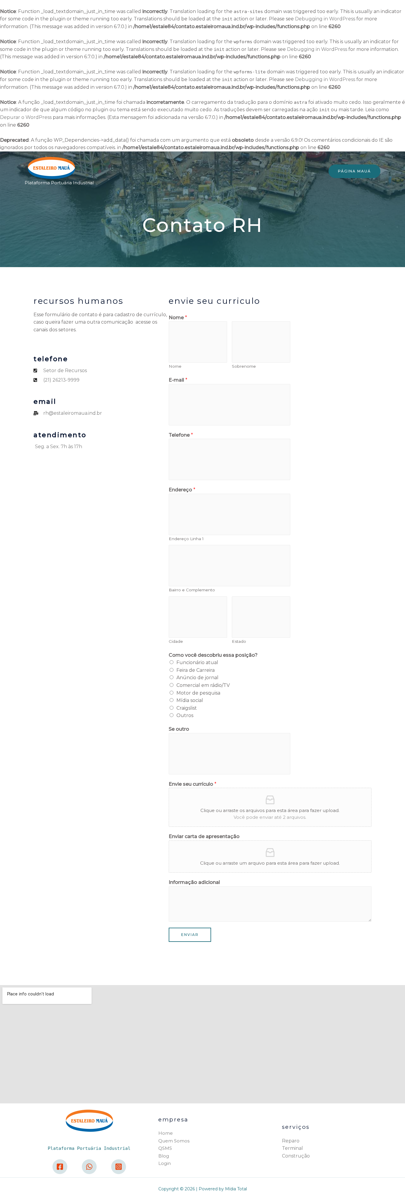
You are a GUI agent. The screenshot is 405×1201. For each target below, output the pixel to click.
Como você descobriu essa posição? (213, 655)
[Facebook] (59, 1166)
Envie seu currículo (192, 784)
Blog (163, 1156)
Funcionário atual (197, 662)
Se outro (179, 729)
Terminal (292, 1148)
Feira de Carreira (195, 670)
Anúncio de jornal (197, 677)
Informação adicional (194, 882)
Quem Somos (173, 1141)
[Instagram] (118, 1166)
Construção (296, 1156)
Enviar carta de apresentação (204, 836)
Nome (178, 317)
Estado (239, 641)
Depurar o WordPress (26, 117)
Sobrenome (244, 366)
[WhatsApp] (89, 1166)
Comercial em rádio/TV (203, 685)
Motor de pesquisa (198, 693)
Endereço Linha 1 (186, 538)
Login (164, 1163)
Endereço (182, 490)
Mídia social (189, 700)
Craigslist (186, 708)
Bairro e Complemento (192, 589)
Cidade (176, 641)
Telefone (181, 435)
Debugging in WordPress (325, 19)
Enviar (190, 934)
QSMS (165, 1148)
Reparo (290, 1141)
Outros (184, 715)
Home (165, 1133)
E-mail (178, 380)
